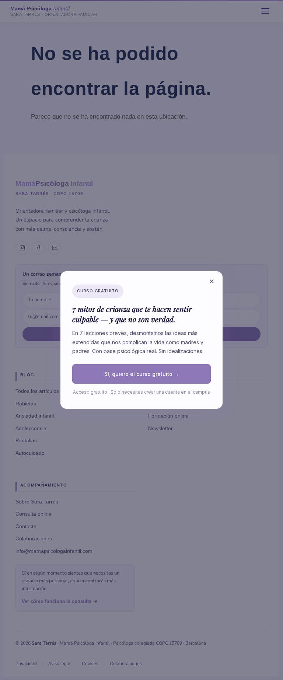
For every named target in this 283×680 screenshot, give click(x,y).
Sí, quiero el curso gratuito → (141, 374)
